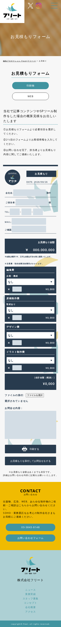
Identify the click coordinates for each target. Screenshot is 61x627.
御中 (49, 192)
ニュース (30, 589)
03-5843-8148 (30, 527)
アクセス (30, 611)
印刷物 (31, 85)
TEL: (7, 212)
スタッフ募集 (30, 598)
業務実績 (30, 594)
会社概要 (30, 607)
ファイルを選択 (35, 395)
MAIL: (8, 222)
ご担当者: (11, 202)
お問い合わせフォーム (30, 538)
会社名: (9, 192)
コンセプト (30, 602)
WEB (31, 96)
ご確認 (8, 229)
